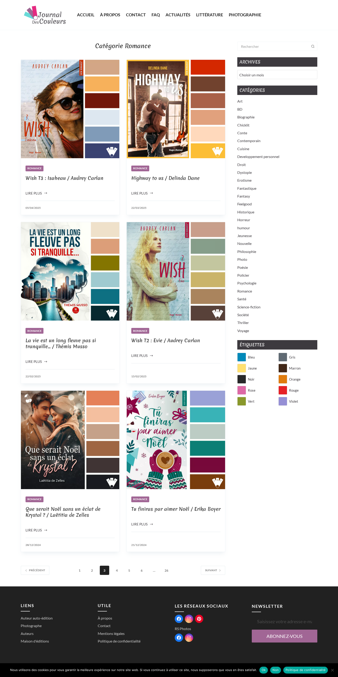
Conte (242, 133)
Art (240, 101)
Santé (241, 299)
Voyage (243, 330)
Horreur (243, 220)
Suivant (211, 570)
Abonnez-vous (284, 636)
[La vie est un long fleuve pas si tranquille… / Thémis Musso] (70, 271)
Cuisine (243, 148)
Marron (295, 368)
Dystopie (244, 172)
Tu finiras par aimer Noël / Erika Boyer (176, 509)
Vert (251, 401)
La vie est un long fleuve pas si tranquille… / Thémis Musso (61, 343)
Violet (293, 401)
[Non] (332, 670)
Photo (242, 259)
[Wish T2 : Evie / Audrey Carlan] (176, 271)
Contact (136, 14)
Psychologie (246, 283)
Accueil (85, 14)
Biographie (246, 117)
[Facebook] (179, 619)
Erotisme (244, 180)
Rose (251, 390)
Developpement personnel (258, 156)
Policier (243, 275)
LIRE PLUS (34, 193)
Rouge (294, 390)
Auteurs (27, 633)
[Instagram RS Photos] (189, 638)
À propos (110, 14)
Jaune (252, 368)
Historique (245, 212)
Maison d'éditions (35, 641)
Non (275, 670)
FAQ (156, 14)
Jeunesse (244, 235)
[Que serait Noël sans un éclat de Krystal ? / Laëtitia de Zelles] (70, 440)
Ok (264, 670)
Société (243, 315)
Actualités (178, 14)
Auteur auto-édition (37, 618)
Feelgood (244, 204)
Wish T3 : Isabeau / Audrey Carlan (64, 178)
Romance (34, 168)
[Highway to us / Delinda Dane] (176, 109)
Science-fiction (249, 307)
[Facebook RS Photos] (179, 638)
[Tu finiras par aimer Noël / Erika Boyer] (176, 440)
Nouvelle (244, 243)
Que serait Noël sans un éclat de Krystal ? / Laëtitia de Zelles (63, 512)
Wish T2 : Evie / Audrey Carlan (165, 340)
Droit (241, 164)
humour (243, 228)
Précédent (37, 570)
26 (166, 570)
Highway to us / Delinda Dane (165, 178)
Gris (292, 357)
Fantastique (246, 188)
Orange (295, 379)
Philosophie (246, 251)
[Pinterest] (199, 619)
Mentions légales (111, 633)
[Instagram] (189, 619)
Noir (251, 379)
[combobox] (273, 46)
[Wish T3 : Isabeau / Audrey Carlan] (70, 109)
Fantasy (243, 196)
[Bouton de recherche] (312, 46)
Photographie (245, 14)
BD (239, 109)
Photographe (31, 625)
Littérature (209, 14)
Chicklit (243, 125)
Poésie (242, 267)
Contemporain (249, 140)
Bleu (251, 357)
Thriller (243, 322)
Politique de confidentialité (119, 641)
